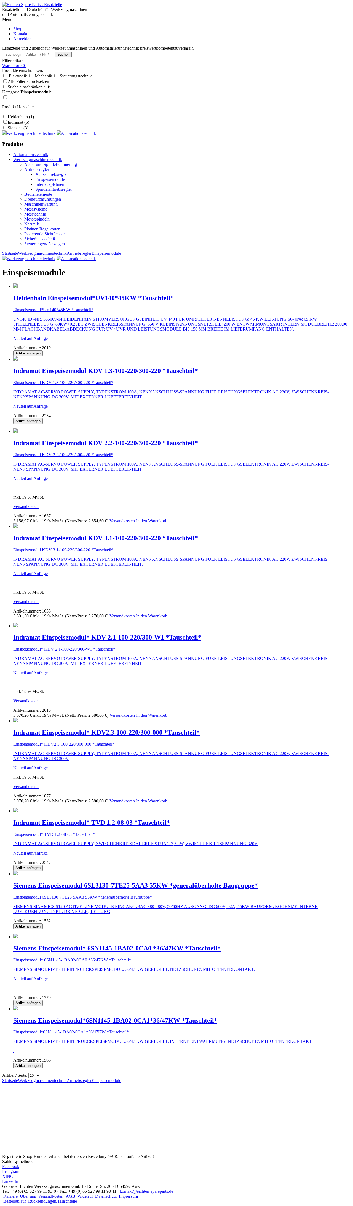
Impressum (128, 1196)
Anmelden (22, 38)
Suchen (63, 54)
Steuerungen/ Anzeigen (44, 243)
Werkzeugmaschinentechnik (37, 159)
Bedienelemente (38, 194)
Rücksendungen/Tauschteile (52, 1201)
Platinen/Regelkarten (42, 229)
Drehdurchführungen (42, 199)
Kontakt (20, 33)
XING (8, 1176)
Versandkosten (26, 506)
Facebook (10, 1166)
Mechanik (43, 76)
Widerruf (84, 1196)
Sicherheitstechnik (40, 239)
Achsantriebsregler (51, 174)
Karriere (10, 1196)
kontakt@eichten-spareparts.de (146, 1191)
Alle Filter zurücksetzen (28, 81)
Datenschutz (105, 1196)
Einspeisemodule (50, 179)
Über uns (27, 1196)
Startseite (10, 253)
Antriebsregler (36, 169)
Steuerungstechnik (76, 76)
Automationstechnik (30, 154)
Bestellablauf (14, 1201)
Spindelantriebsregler (53, 189)
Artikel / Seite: (14, 1075)
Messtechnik (35, 214)
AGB (70, 1196)
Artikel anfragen (28, 353)
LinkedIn (10, 1181)
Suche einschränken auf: (27, 89)
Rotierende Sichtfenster (44, 234)
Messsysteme (35, 209)
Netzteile (32, 224)
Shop (17, 28)
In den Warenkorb (151, 521)
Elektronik (18, 76)
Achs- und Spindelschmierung (50, 164)
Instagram (10, 1171)
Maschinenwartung (41, 204)
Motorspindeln (37, 219)
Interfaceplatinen (49, 184)
